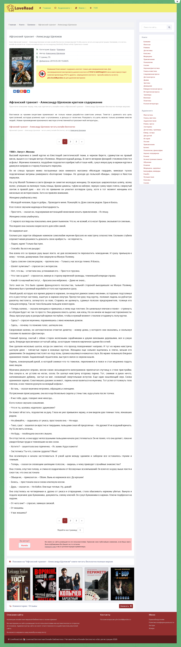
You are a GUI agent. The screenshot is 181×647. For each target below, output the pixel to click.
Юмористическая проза (153, 89)
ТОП (95, 8)
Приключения (149, 144)
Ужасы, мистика (150, 118)
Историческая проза (151, 92)
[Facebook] (18, 91)
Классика (147, 53)
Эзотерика (148, 127)
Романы (147, 47)
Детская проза (149, 77)
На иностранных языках (153, 159)
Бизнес (146, 147)
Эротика (147, 83)
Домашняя (148, 86)
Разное (146, 156)
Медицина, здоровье (152, 168)
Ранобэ (146, 174)
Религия (147, 165)
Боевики (31, 25)
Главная (46, 8)
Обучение (147, 162)
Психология (148, 62)
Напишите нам (50, 547)
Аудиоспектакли (150, 121)
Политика (147, 101)
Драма (146, 80)
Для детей (148, 136)
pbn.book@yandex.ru (123, 619)
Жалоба (24, 545)
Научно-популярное (151, 153)
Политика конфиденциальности (161, 622)
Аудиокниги (64, 8)
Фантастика (148, 115)
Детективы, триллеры (152, 130)
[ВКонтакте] (14, 91)
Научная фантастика (152, 68)
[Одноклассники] (21, 91)
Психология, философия (153, 150)
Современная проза (151, 74)
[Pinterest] (25, 91)
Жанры (151, 628)
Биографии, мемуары (152, 171)
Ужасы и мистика (150, 71)
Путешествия (149, 177)
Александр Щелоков (55, 53)
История (147, 139)
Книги (81, 8)
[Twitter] (28, 91)
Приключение (149, 59)
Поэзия (146, 141)
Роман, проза (149, 124)
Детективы (148, 50)
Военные (147, 98)
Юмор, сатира (149, 133)
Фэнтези (147, 45)
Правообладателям (156, 619)
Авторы (152, 625)
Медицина (148, 56)
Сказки (146, 65)
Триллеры (147, 95)
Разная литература (151, 104)
